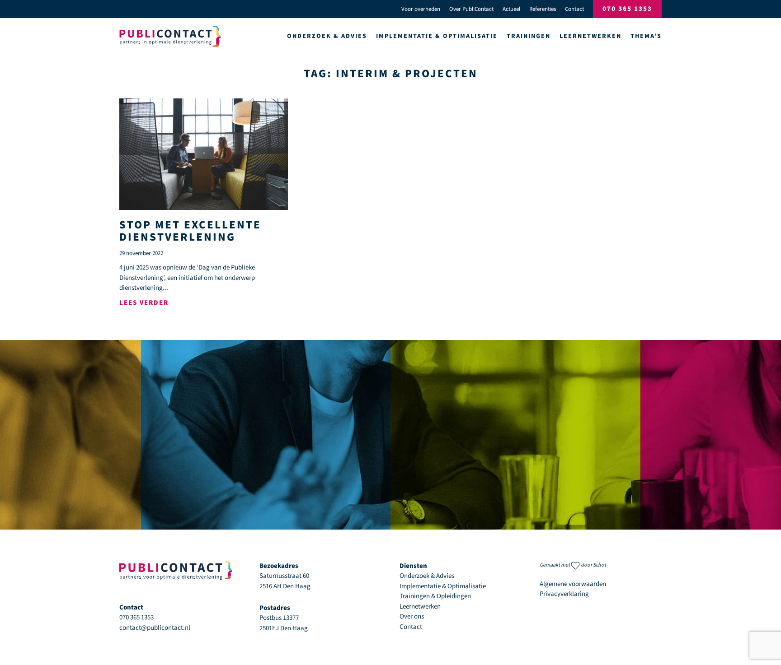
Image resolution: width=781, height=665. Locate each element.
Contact (574, 9)
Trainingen (528, 36)
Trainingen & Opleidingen (435, 596)
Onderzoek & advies (327, 36)
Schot (599, 565)
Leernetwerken (420, 606)
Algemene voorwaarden (573, 584)
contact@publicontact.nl (154, 627)
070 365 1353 (627, 9)
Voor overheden (420, 9)
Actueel (511, 9)
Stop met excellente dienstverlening (190, 231)
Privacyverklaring (564, 594)
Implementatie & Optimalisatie (437, 36)
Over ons (412, 616)
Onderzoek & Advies (427, 576)
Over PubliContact (471, 9)
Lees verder (144, 302)
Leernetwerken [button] (590, 36)
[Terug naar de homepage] (170, 36)
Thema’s (646, 36)
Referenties (542, 9)
